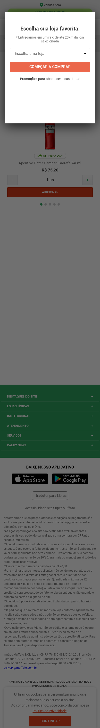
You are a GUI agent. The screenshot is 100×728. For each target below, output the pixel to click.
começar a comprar (50, 66)
